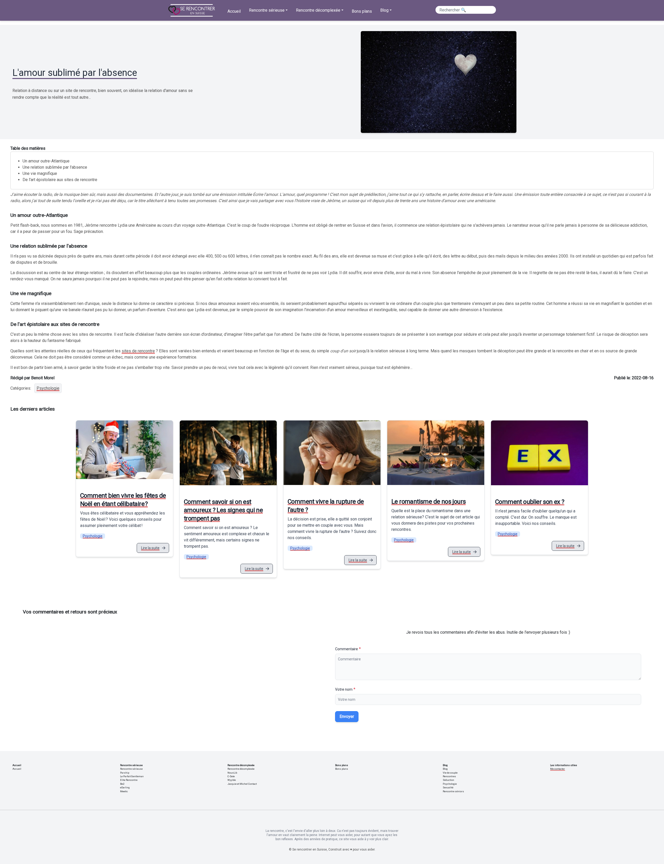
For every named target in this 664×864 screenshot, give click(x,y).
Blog (445, 768)
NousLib (232, 772)
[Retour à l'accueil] (191, 10)
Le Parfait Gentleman (132, 776)
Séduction (448, 780)
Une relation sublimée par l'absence (55, 167)
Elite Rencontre (128, 780)
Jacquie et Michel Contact (242, 783)
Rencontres (449, 776)
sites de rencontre (138, 350)
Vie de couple (450, 772)
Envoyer (347, 716)
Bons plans (362, 11)
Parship (124, 772)
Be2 (122, 783)
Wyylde (231, 780)
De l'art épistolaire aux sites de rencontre (60, 179)
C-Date (231, 776)
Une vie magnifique (41, 173)
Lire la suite (150, 548)
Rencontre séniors (453, 791)
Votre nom (343, 689)
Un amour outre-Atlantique (46, 161)
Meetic (124, 791)
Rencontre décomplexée (240, 768)
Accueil (234, 11)
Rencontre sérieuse (131, 768)
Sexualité (448, 787)
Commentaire (346, 649)
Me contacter (557, 768)
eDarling (125, 787)
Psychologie (48, 388)
